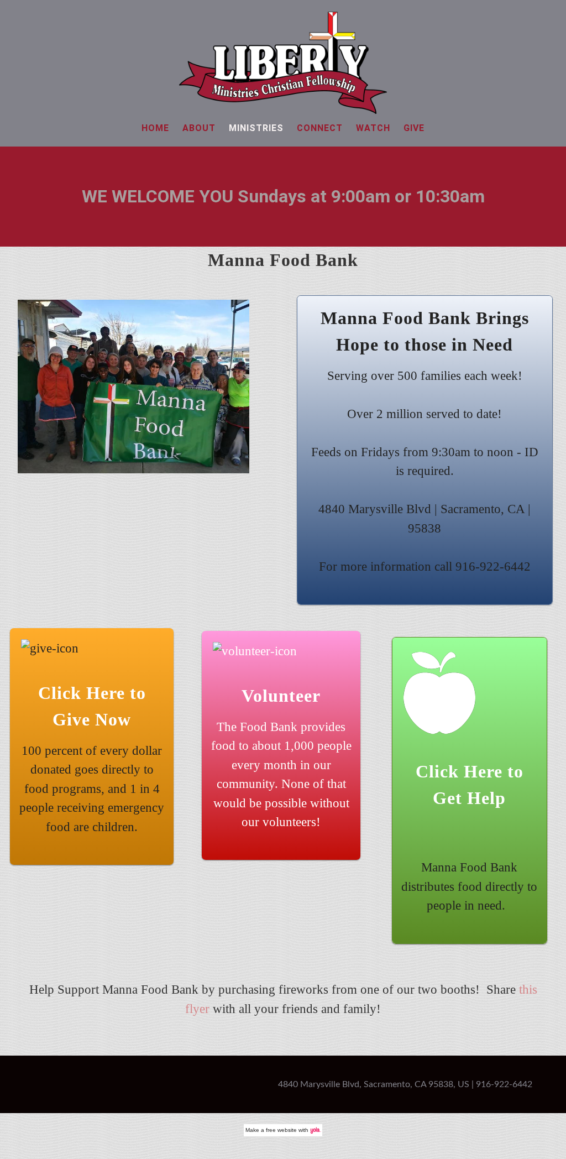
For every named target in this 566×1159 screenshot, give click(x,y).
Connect (320, 128)
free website (281, 1130)
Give (413, 128)
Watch (373, 128)
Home (155, 128)
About (199, 128)
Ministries (256, 128)
